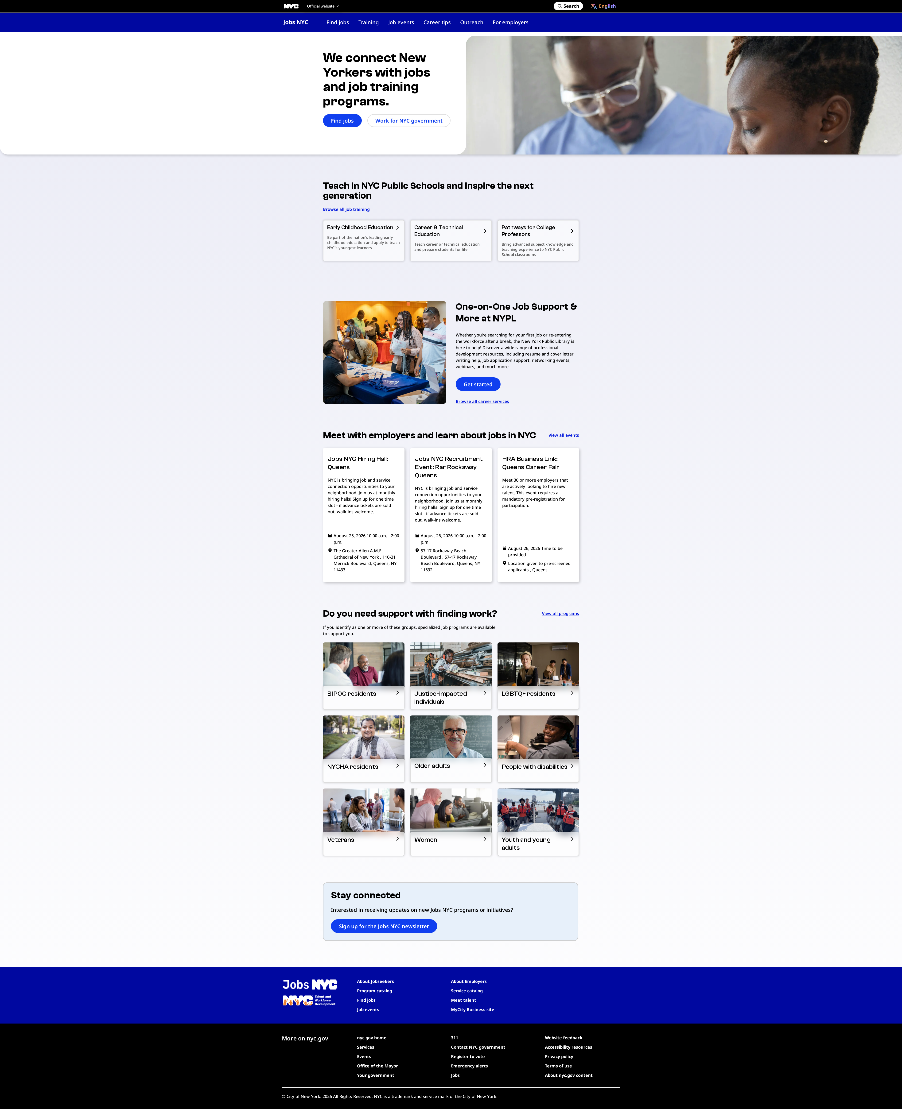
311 (454, 1037)
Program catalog (374, 990)
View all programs (560, 613)
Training (368, 22)
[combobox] (603, 6)
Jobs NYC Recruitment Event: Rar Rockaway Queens (449, 467)
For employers (511, 22)
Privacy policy (559, 1056)
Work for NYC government (409, 120)
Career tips (437, 22)
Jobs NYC (295, 22)
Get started (478, 384)
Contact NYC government (478, 1047)
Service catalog (467, 990)
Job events (401, 22)
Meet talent (463, 1000)
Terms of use (558, 1066)
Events (364, 1056)
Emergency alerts (469, 1066)
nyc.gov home (371, 1037)
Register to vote (468, 1056)
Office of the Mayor (377, 1066)
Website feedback (563, 1037)
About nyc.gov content (569, 1075)
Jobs (455, 1075)
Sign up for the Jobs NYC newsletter (384, 926)
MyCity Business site (472, 1009)
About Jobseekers (375, 981)
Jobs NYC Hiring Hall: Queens (358, 463)
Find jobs (338, 22)
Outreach (471, 22)
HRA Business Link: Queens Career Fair (531, 463)
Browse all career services (482, 401)
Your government (375, 1075)
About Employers (469, 981)
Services (365, 1047)
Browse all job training (346, 209)
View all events (563, 435)
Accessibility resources (568, 1047)
